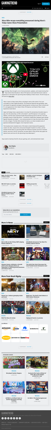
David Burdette (6, 178)
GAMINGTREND (7, 428)
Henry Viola (5, 270)
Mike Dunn (14, 375)
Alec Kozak (30, 178)
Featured (8, 172)
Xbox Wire (11, 96)
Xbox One (12, 154)
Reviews (3, 316)
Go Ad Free (29, 12)
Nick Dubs (30, 185)
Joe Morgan (5, 196)
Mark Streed (37, 377)
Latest (3, 172)
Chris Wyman (30, 267)
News (3, 18)
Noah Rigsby (6, 25)
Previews (28, 316)
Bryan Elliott (5, 185)
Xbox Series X (18, 154)
